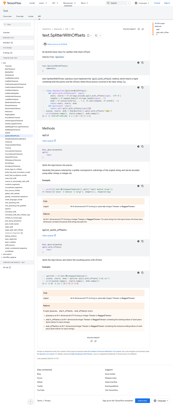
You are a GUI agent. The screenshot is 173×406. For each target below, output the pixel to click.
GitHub (157, 3)
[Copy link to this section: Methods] (57, 128)
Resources (68, 3)
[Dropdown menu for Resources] (76, 3)
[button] (16, 63)
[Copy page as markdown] (96, 35)
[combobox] (118, 3)
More (83, 3)
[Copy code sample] (142, 63)
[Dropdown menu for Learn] (47, 3)
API (53, 3)
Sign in (167, 3)
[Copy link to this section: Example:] (53, 180)
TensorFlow (46, 29)
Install (32, 3)
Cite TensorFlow (111, 390)
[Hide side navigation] (30, 401)
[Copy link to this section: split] (51, 135)
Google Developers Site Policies (80, 354)
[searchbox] (17, 24)
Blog (39, 374)
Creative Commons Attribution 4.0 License (106, 351)
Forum (39, 378)
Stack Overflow (111, 382)
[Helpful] (139, 29)
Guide (30, 16)
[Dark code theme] (138, 63)
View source (47, 141)
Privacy (48, 401)
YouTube (40, 390)
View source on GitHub (57, 44)
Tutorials (20, 16)
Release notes (111, 378)
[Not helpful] (143, 29)
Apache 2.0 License (47, 354)
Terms (39, 401)
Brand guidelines (111, 386)
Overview (7, 16)
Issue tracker (110, 374)
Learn (41, 3)
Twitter (40, 386)
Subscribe (142, 401)
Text (5, 11)
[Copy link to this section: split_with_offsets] (69, 230)
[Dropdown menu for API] (58, 3)
